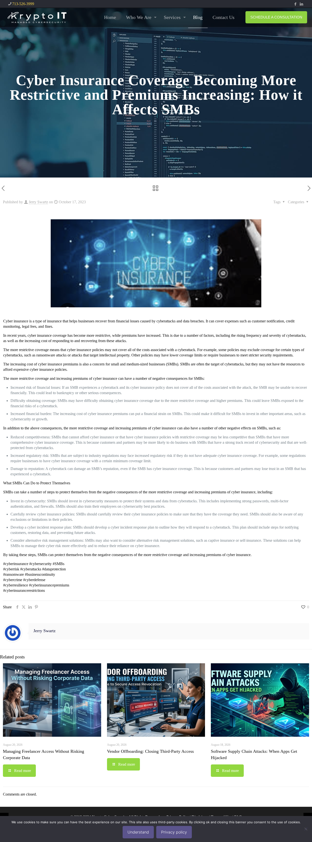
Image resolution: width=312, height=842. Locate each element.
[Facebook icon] (295, 4)
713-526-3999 (23, 4)
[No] (305, 828)
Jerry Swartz (38, 202)
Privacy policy (174, 832)
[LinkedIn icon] (301, 4)
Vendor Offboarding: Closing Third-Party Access (150, 751)
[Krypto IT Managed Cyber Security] (36, 17)
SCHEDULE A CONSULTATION (276, 17)
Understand (138, 832)
